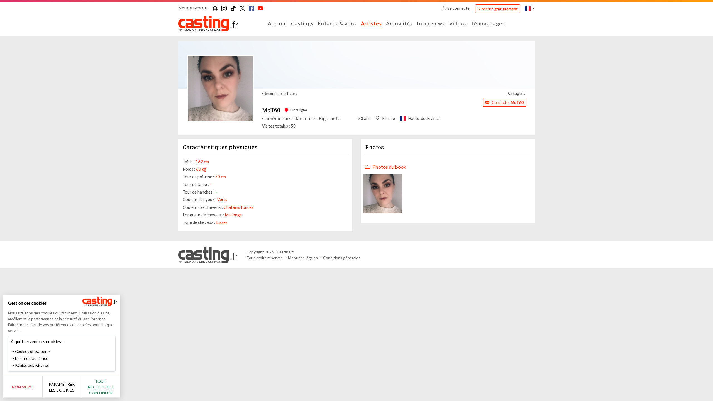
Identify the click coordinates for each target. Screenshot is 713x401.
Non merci (23, 387)
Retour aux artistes (280, 93)
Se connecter (459, 8)
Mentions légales (303, 257)
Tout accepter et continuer (100, 387)
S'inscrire (498, 8)
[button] (530, 8)
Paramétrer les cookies (62, 387)
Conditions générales (341, 257)
